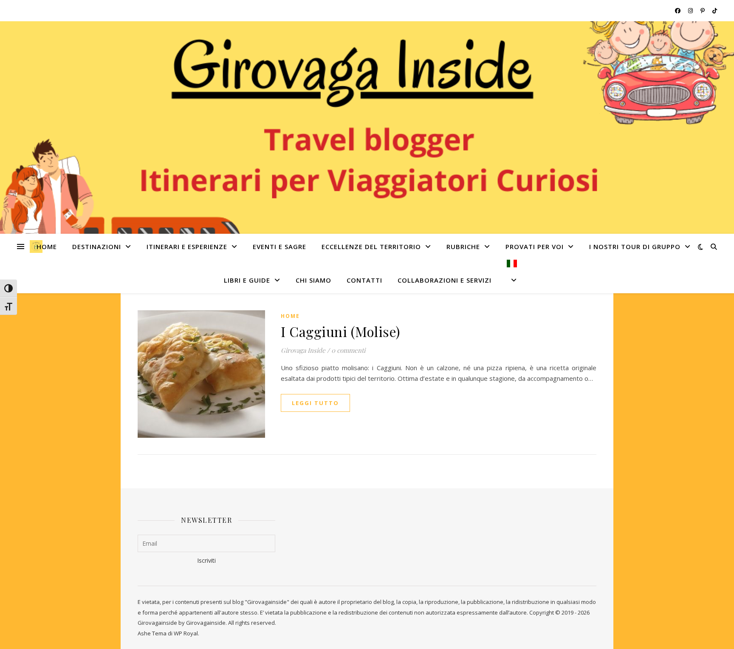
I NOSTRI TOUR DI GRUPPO (634, 246)
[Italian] (508, 276)
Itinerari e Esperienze (187, 246)
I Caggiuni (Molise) (341, 331)
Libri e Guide (247, 280)
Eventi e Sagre (279, 246)
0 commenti (348, 350)
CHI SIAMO (313, 280)
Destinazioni (96, 246)
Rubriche (463, 246)
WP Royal (186, 633)
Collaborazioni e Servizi (444, 280)
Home (47, 246)
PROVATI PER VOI (534, 246)
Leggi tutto (315, 403)
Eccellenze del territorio (371, 246)
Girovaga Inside (303, 350)
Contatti (364, 280)
